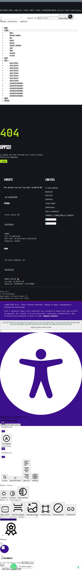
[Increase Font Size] (3, 423)
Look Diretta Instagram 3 (16, 88)
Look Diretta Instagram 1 (16, 83)
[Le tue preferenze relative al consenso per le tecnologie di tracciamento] (78, 567)
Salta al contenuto (9, 517)
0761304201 (9, 224)
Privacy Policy (51, 219)
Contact (7, 101)
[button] (1, 331)
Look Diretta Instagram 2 (16, 86)
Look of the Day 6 (14, 76)
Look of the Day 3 (14, 68)
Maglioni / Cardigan (15, 35)
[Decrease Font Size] (3, 431)
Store (6, 30)
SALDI (6, 58)
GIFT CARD (12, 56)
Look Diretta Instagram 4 (16, 91)
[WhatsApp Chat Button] (14, 566)
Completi (12, 43)
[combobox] (41, 325)
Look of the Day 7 (14, 78)
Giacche (12, 40)
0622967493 (9, 270)
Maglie (11, 33)
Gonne (11, 51)
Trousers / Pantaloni (15, 46)
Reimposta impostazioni (8, 519)
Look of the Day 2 (14, 66)
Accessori (12, 53)
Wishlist (23, 21)
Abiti (11, 38)
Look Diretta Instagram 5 (16, 93)
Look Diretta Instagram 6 (16, 96)
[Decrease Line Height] (3, 457)
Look (5, 60)
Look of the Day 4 (14, 71)
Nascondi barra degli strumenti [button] (10, 425)
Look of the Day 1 (14, 63)
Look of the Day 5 (14, 73)
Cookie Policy (51, 223)
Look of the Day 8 (14, 81)
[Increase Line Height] (3, 448)
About (6, 98)
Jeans (11, 48)
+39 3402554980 (11, 197)
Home (6, 28)
